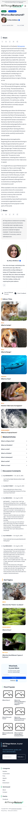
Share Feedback (21, 293)
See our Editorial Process (8, 293)
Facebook (5, 799)
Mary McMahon (13, 20)
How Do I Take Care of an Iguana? (11, 405)
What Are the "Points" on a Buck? (12, 605)
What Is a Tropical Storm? (9, 432)
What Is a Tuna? (6, 379)
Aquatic (3, 376)
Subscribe (14, 677)
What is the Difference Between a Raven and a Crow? (20, 719)
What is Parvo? (6, 700)
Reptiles (5, 652)
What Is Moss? (6, 630)
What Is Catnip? (6, 325)
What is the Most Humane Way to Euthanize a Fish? (18, 734)
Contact (5, 792)
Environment (5, 430)
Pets (2, 323)
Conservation (6, 773)
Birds (4, 602)
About (4, 790)
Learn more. (21, 2)
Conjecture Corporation (16, 808)
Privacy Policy (4, 810)
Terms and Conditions (12, 810)
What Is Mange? (6, 352)
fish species (21, 46)
